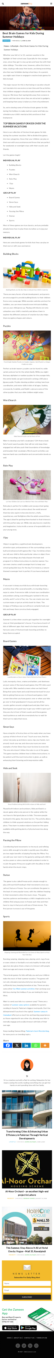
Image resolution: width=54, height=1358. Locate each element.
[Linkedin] (26, 1045)
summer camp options (21, 1005)
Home (6, 46)
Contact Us (29, 1338)
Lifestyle (6, 40)
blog (26, 3)
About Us (18, 1338)
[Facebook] (7, 1045)
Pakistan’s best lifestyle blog (37, 1031)
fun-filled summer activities (24, 989)
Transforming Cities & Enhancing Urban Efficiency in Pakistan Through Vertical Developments (27, 1135)
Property (10, 1198)
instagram (36, 1347)
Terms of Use (41, 1338)
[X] (17, 1045)
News (9, 1338)
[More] (45, 1045)
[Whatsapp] (35, 1045)
